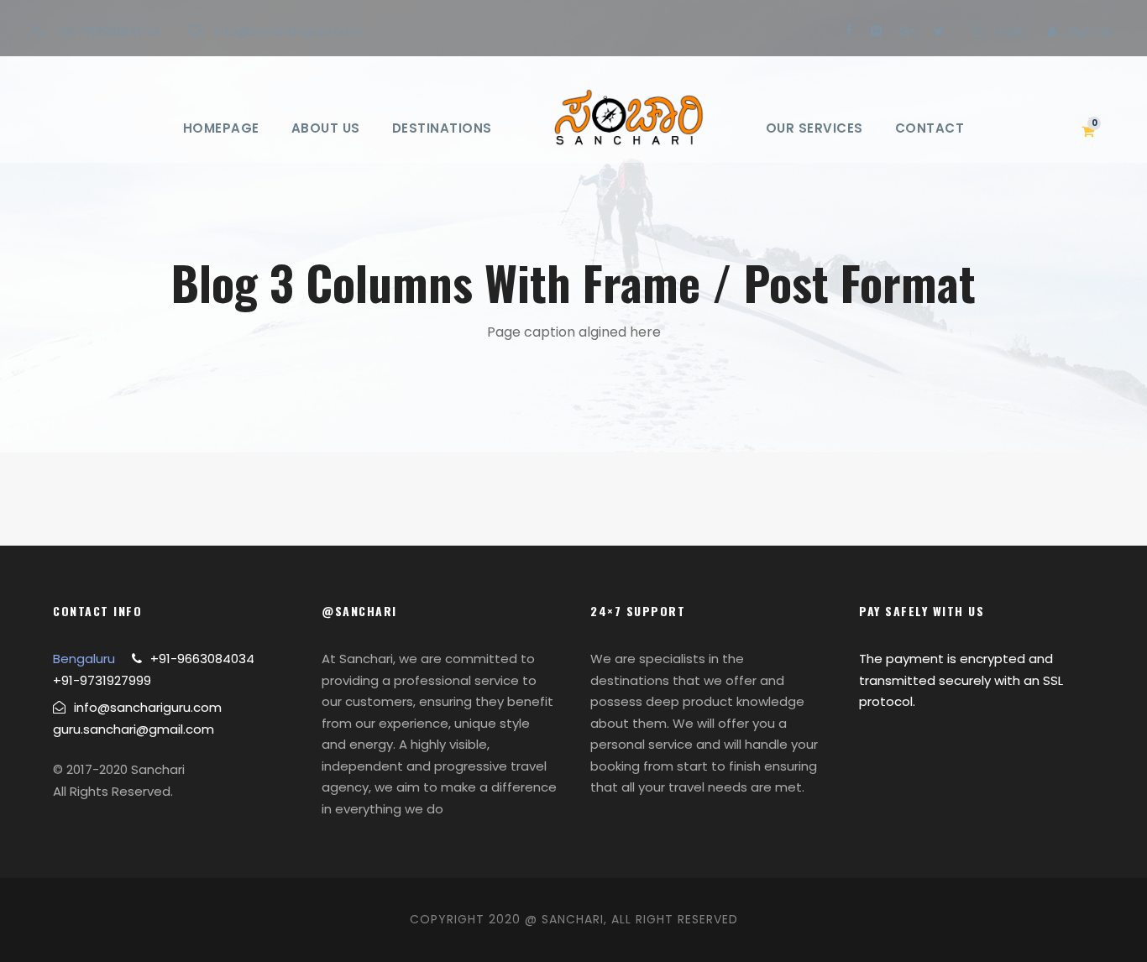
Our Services (814, 128)
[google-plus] (907, 30)
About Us (325, 128)
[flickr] (876, 30)
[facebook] (849, 30)
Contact (930, 128)
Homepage (221, 128)
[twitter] (939, 30)
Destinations (442, 128)
